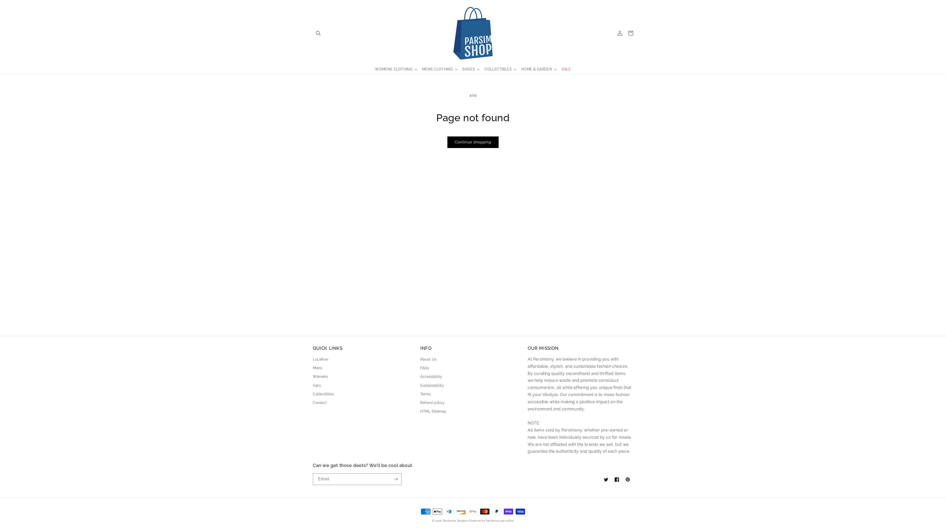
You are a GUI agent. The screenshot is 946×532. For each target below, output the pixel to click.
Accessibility (431, 377)
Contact (320, 403)
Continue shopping (473, 142)
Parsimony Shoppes (456, 520)
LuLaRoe (320, 359)
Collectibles (323, 394)
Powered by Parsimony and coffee (491, 520)
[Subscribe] (395, 479)
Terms (425, 394)
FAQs (424, 368)
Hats (317, 385)
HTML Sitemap (433, 411)
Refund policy (432, 403)
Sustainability (432, 385)
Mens (317, 368)
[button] (318, 33)
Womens (320, 377)
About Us (428, 359)
